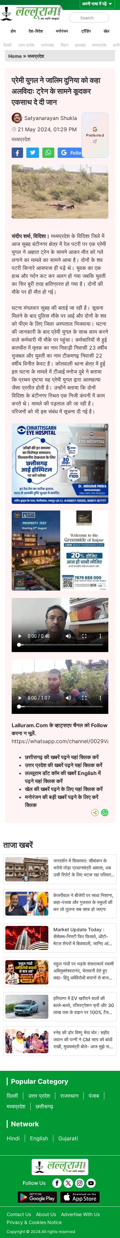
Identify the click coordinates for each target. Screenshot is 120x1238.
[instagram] (79, 1183)
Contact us (19, 1214)
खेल (106, 31)
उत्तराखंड (47, 45)
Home (15, 56)
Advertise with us (80, 1214)
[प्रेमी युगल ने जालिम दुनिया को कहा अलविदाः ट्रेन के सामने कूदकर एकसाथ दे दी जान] (17, 153)
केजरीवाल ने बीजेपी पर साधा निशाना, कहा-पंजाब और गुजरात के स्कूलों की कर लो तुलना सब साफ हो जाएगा (83, 902)
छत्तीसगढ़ (44, 1106)
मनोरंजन (62, 31)
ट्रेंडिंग (86, 31)
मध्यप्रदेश (99, 45)
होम (13, 31)
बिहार (64, 45)
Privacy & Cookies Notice (34, 1222)
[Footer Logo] (60, 1167)
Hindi (13, 1138)
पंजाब (94, 1095)
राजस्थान (69, 1095)
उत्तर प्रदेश (26, 45)
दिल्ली (7, 45)
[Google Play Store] (37, 1197)
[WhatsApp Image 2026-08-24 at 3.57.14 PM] (60, 588)
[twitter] (68, 1183)
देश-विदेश (36, 31)
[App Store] (80, 1197)
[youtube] (91, 1183)
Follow (77, 153)
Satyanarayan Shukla (50, 118)
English (39, 1138)
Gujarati (68, 1138)
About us (46, 1214)
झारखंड (80, 45)
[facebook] (57, 1183)
